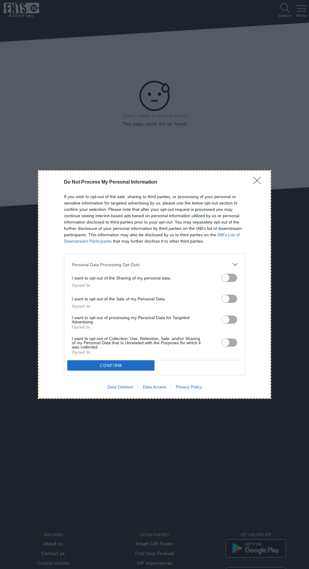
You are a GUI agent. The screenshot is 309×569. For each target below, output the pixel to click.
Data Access (154, 386)
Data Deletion (120, 386)
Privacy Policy (189, 386)
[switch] (229, 278)
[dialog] (154, 284)
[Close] (259, 182)
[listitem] (154, 264)
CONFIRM (111, 365)
